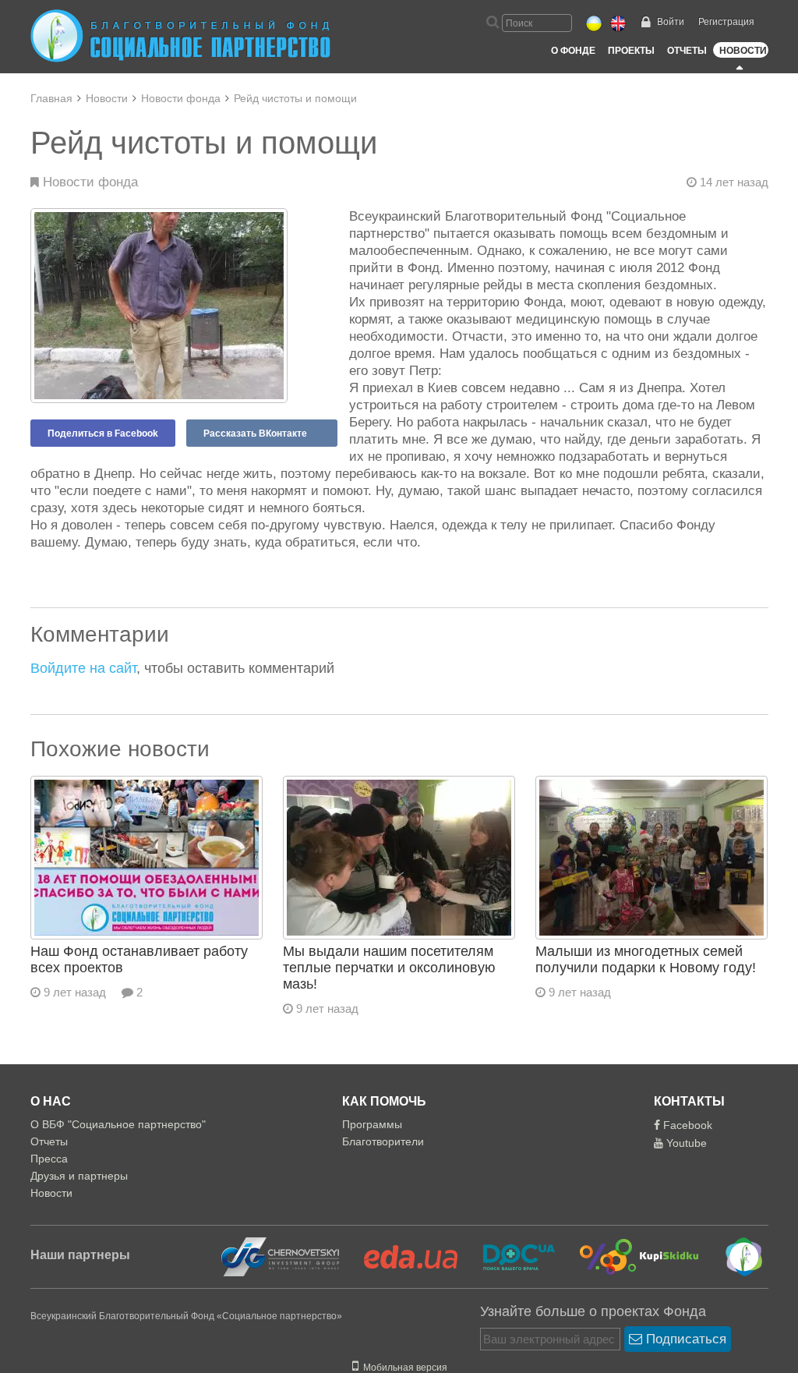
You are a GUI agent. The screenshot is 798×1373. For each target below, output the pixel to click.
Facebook (686, 1125)
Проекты (631, 50)
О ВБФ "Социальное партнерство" (118, 1124)
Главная (51, 98)
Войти (670, 21)
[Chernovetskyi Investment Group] (278, 1256)
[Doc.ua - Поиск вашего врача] (509, 1256)
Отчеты (687, 50)
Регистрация (726, 21)
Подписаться (684, 1339)
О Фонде (573, 50)
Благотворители (383, 1141)
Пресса (49, 1158)
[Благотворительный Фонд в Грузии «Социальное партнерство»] (733, 1256)
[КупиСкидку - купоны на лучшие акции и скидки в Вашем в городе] (630, 1256)
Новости (743, 50)
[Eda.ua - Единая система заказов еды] (401, 1256)
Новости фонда (181, 98)
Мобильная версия (402, 1367)
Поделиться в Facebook (103, 433)
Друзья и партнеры (79, 1176)
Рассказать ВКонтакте (255, 433)
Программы (372, 1124)
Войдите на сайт (83, 668)
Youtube (685, 1143)
